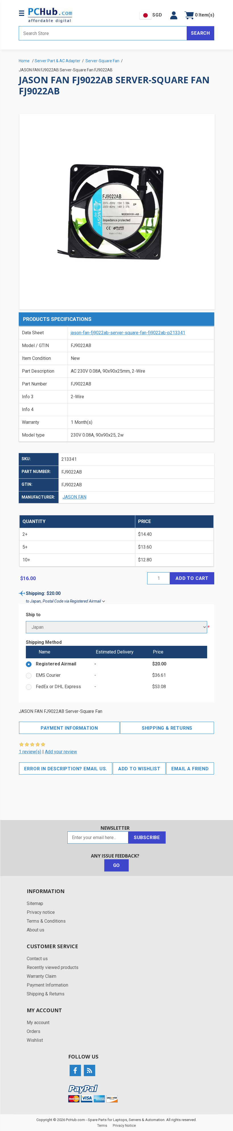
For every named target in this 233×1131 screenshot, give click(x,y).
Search (200, 33)
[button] (173, 15)
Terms (102, 1125)
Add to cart (192, 578)
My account (38, 1022)
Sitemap (35, 903)
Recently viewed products (52, 967)
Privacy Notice (124, 1125)
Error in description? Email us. (65, 768)
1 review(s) (30, 751)
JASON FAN (74, 497)
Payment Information (69, 728)
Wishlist (35, 1040)
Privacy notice (41, 912)
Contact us (37, 958)
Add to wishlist (139, 768)
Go (116, 865)
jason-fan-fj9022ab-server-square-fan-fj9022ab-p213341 (128, 332)
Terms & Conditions (46, 921)
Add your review (61, 751)
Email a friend (190, 768)
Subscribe (147, 837)
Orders (33, 1031)
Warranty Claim (41, 976)
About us (35, 930)
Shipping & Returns (167, 728)
